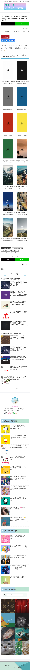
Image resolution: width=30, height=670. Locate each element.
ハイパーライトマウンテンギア (8, 252)
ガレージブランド (15, 250)
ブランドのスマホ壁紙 (7, 248)
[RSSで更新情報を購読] (16, 413)
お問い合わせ (8, 665)
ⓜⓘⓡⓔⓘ (15, 406)
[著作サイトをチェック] (5, 413)
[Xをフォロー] (7, 413)
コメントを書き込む (15, 274)
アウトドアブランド (6, 250)
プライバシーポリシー (22, 665)
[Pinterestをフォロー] (12, 413)
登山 (17, 252)
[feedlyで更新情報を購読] (14, 413)
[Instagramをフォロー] (9, 413)
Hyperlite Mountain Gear (18, 248)
